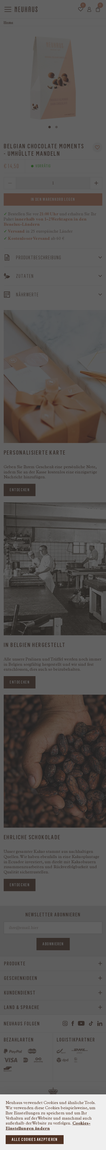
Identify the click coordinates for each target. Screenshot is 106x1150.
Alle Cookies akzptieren (35, 1139)
